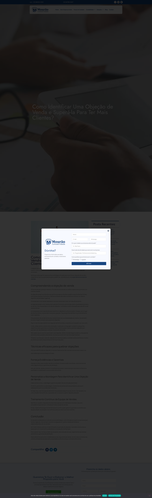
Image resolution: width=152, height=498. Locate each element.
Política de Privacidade (114, 495)
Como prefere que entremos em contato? (83, 257)
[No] (149, 495)
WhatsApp (76, 259)
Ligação (83, 259)
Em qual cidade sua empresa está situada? (84, 243)
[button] (108, 230)
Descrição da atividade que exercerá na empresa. (86, 250)
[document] (76, 249)
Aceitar (104, 495)
